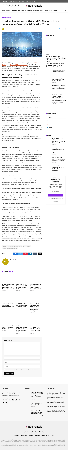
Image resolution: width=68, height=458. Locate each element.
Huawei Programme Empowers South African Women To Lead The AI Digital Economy (22, 286)
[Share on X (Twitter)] (60, 29)
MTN (24, 246)
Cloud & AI (24, 10)
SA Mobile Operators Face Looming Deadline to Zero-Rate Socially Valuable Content (21, 306)
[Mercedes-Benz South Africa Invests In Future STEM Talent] (8, 319)
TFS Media (18, 439)
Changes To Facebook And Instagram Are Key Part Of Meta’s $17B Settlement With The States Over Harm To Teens (22, 1)
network (28, 246)
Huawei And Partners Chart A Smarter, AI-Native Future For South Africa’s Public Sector (36, 328)
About (52, 435)
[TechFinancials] (34, 6)
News (19, 10)
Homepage (14, 10)
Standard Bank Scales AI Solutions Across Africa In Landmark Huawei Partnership (58, 168)
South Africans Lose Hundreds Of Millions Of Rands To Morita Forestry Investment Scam (22, 328)
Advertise (37, 435)
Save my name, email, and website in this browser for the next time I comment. (22, 369)
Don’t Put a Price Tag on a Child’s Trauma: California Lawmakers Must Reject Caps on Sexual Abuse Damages (56, 412)
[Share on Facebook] (58, 29)
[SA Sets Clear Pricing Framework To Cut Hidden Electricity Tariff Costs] (48, 79)
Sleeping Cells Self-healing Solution (18, 64)
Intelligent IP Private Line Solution (15, 246)
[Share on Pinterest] (62, 29)
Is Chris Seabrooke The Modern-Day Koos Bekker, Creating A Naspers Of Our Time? (35, 286)
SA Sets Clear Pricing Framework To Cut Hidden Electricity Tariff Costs (58, 79)
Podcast (50, 10)
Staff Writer (13, 259)
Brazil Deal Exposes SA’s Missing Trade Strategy (36, 404)
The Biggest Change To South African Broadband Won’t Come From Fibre (8, 306)
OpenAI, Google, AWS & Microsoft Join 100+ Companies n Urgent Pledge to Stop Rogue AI (8, 286)
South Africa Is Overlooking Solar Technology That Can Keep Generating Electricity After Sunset (58, 88)
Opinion (46, 10)
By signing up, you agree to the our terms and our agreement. (56, 200)
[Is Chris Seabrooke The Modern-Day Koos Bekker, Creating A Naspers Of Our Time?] (36, 278)
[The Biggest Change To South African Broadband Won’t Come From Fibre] (8, 297)
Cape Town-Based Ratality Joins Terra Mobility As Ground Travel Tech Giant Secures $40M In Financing (34, 307)
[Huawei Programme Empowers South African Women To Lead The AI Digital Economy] (22, 278)
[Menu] (65, 10)
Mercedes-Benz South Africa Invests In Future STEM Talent (8, 327)
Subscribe (64, 5)
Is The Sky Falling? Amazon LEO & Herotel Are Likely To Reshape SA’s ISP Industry (58, 159)
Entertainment (36, 10)
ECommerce (29, 10)
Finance (41, 10)
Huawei (4, 246)
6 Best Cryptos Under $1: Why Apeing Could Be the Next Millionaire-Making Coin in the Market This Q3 (37, 413)
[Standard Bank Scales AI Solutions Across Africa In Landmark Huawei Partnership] (48, 167)
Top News (47, 54)
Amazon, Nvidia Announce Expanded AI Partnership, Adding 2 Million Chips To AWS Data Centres (56, 58)
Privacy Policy (58, 199)
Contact (55, 10)
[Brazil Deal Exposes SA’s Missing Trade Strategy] (27, 405)
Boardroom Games (7, 17)
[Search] (63, 10)
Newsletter (24, 435)
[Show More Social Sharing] (65, 29)
